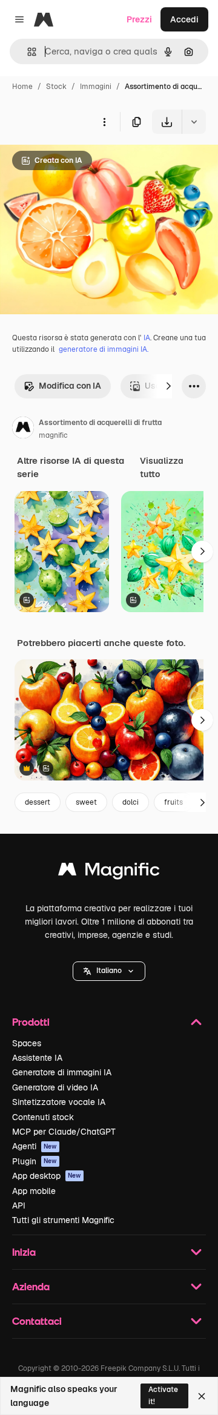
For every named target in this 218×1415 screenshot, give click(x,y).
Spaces (26, 1043)
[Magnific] (109, 872)
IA (147, 338)
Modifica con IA (70, 385)
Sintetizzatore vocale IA (58, 1102)
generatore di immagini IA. (103, 349)
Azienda (31, 1286)
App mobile (34, 1191)
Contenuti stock (43, 1117)
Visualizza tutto (161, 467)
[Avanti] (168, 386)
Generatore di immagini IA (61, 1072)
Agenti (34, 1146)
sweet (86, 802)
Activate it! (163, 1395)
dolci (130, 802)
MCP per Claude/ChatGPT (64, 1131)
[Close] (202, 1396)
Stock (56, 86)
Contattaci (37, 1320)
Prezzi (139, 19)
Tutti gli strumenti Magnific (63, 1220)
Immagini (95, 86)
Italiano (109, 970)
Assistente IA (37, 1057)
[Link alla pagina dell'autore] (23, 429)
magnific (53, 435)
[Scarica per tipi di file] (194, 122)
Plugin (34, 1161)
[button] (109, 971)
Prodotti (31, 1021)
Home (22, 86)
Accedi (184, 19)
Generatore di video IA (55, 1087)
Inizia (24, 1251)
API (18, 1205)
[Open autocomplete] (27, 51)
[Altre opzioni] (104, 122)
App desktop (46, 1175)
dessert (37, 802)
